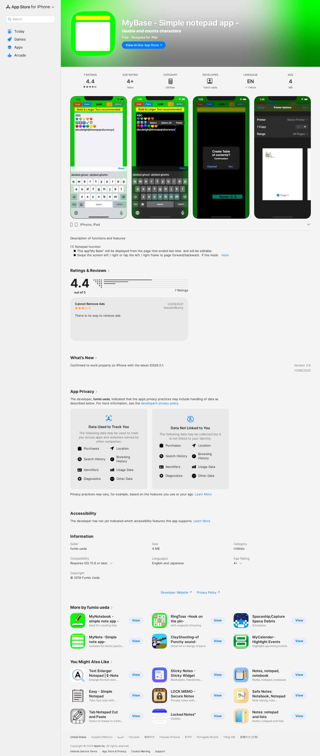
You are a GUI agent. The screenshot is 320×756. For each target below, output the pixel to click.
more (225, 255)
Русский (134, 737)
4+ (236, 563)
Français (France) (170, 737)
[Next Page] (315, 157)
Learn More (203, 494)
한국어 (188, 737)
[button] (30, 31)
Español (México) (101, 737)
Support (160, 751)
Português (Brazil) (207, 737)
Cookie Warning (140, 751)
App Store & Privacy (114, 751)
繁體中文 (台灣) (249, 737)
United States (78, 737)
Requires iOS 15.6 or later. (89, 563)
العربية (120, 737)
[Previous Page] (65, 157)
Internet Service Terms (83, 751)
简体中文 (149, 737)
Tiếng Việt (229, 737)
